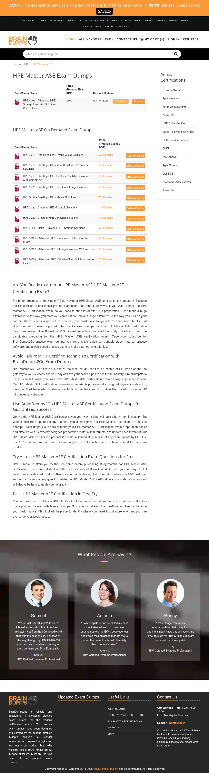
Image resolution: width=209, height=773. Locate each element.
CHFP (166, 148)
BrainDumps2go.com (105, 769)
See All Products (117, 26)
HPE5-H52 (54, 228)
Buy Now (138, 101)
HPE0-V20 (55, 187)
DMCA (111, 733)
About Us (113, 727)
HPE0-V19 (56, 178)
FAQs (109, 39)
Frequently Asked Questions (126, 714)
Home (71, 39)
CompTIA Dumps (107, 20)
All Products (116, 708)
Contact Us (127, 39)
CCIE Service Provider (175, 140)
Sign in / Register (183, 39)
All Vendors (90, 39)
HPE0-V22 (50, 207)
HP (26, 64)
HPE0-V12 (53, 155)
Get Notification (135, 155)
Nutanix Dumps (178, 20)
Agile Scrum (169, 165)
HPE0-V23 (50, 217)
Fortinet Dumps (154, 20)
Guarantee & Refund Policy (125, 721)
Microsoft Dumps (61, 20)
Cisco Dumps (85, 20)
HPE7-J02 (39, 104)
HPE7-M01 (56, 240)
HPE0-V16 (56, 167)
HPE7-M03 (59, 261)
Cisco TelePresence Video (178, 132)
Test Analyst (169, 157)
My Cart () (153, 39)
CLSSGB (167, 173)
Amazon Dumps (130, 20)
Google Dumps (91, 26)
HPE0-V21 (49, 197)
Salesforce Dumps (33, 20)
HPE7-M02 (59, 249)
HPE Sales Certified (174, 123)
